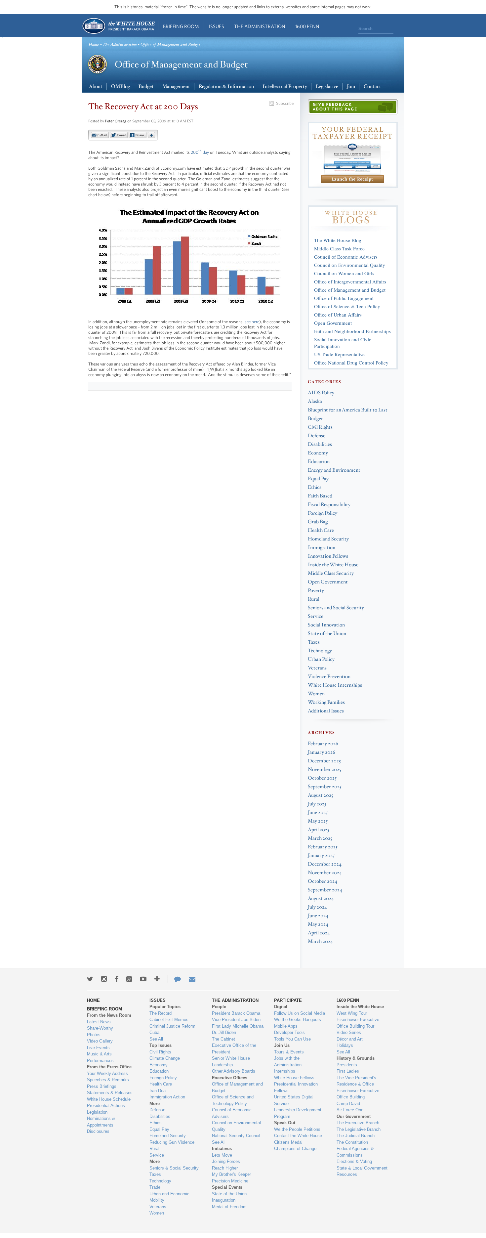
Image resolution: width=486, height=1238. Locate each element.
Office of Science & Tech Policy (347, 306)
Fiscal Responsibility (329, 504)
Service (315, 616)
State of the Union (327, 633)
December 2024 (325, 864)
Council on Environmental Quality (349, 265)
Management (176, 86)
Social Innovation (326, 624)
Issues (216, 26)
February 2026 (323, 743)
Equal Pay (318, 478)
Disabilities (320, 444)
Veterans (317, 667)
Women (316, 693)
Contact (372, 86)
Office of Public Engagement (344, 298)
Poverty (316, 590)
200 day (200, 152)
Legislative (327, 86)
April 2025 (318, 829)
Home (118, 26)
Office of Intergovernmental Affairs (350, 281)
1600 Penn (307, 26)
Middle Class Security (331, 573)
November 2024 (325, 872)
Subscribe (285, 103)
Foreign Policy (322, 513)
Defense (316, 435)
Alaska (315, 401)
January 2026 (321, 752)
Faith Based (320, 495)
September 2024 (325, 889)
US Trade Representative (339, 354)
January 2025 (321, 855)
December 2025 (324, 760)
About (95, 86)
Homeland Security (328, 538)
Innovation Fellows (328, 556)
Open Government (333, 323)
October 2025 (322, 778)
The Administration (259, 26)
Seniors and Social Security (336, 607)
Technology (320, 650)
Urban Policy (321, 659)
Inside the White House (333, 564)
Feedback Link (353, 107)
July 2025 (317, 803)
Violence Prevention (329, 676)
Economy (318, 452)
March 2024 (320, 941)
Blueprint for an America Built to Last (347, 409)
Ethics (314, 487)
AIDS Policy (321, 392)
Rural (313, 599)
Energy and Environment (334, 470)
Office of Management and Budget (349, 289)
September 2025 (325, 786)
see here (252, 321)
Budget (146, 86)
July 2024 (317, 907)
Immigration (321, 547)
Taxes (314, 642)
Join (351, 86)
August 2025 (320, 795)
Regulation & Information (226, 86)
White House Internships (335, 685)
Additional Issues (326, 710)
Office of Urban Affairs (338, 314)
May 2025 (318, 821)
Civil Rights (320, 427)
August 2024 (321, 898)
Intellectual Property (285, 86)
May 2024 (318, 924)
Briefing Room (181, 26)
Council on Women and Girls (344, 273)
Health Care (321, 530)
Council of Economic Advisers (346, 256)
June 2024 (318, 915)
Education (319, 461)
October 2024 (322, 881)
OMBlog (120, 86)
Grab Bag (318, 521)
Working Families (326, 702)
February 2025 (323, 846)
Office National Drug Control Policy (351, 362)
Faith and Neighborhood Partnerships (352, 331)
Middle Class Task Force (339, 248)
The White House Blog (337, 240)
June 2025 (318, 812)
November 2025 (324, 769)
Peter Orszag (115, 121)
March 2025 (320, 838)
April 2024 (319, 932)
